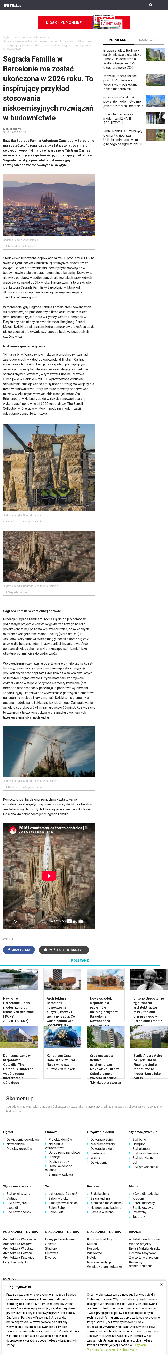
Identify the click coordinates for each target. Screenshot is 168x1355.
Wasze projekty (140, 1244)
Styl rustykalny (143, 1158)
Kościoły (93, 1248)
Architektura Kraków (17, 1244)
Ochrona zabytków (142, 1253)
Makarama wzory (103, 1144)
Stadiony (51, 1248)
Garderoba (98, 1153)
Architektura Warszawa (19, 1239)
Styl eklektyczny (18, 1194)
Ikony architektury (99, 1239)
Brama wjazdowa (61, 1174)
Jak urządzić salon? (63, 1194)
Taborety (139, 1217)
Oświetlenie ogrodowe (23, 1139)
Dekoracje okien (102, 1149)
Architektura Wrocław (18, 1248)
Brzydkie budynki (15, 1262)
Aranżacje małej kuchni (107, 1203)
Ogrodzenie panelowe (64, 1152)
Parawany (139, 1212)
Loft (135, 1162)
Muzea (92, 1244)
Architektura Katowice (18, 1257)
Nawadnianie (16, 1144)
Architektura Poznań (17, 1253)
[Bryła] (12, 5)
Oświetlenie (99, 1162)
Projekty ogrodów (19, 1149)
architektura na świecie (30, 37)
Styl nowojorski (17, 1203)
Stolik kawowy (143, 1208)
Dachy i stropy (59, 1162)
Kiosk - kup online (64, 23)
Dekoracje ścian (102, 1139)
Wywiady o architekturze (104, 1267)
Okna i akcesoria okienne (58, 1168)
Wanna (95, 1158)
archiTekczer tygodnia (144, 1239)
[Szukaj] (151, 5)
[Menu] (162, 5)
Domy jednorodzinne (60, 1239)
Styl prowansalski (145, 1167)
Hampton (139, 1144)
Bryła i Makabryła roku (144, 1248)
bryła (6, 37)
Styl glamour (141, 1149)
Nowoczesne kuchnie (106, 1208)
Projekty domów (60, 1139)
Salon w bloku (58, 1198)
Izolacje (54, 1157)
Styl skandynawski (146, 1153)
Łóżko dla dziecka (146, 1194)
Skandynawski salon (63, 1203)
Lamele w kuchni (102, 1212)
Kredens (139, 1198)
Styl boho (139, 1139)
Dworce (50, 1257)
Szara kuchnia (100, 1198)
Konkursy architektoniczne (141, 1264)
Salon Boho (57, 1208)
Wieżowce (94, 1253)
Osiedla (50, 1244)
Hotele (92, 1257)
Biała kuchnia (100, 1194)
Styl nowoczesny (19, 1212)
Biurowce (51, 1253)
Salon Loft (56, 1212)
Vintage (12, 1198)
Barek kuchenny (144, 1203)
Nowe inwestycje (99, 1262)
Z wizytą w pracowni (144, 1257)
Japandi (12, 1208)
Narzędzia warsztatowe (54, 1146)
